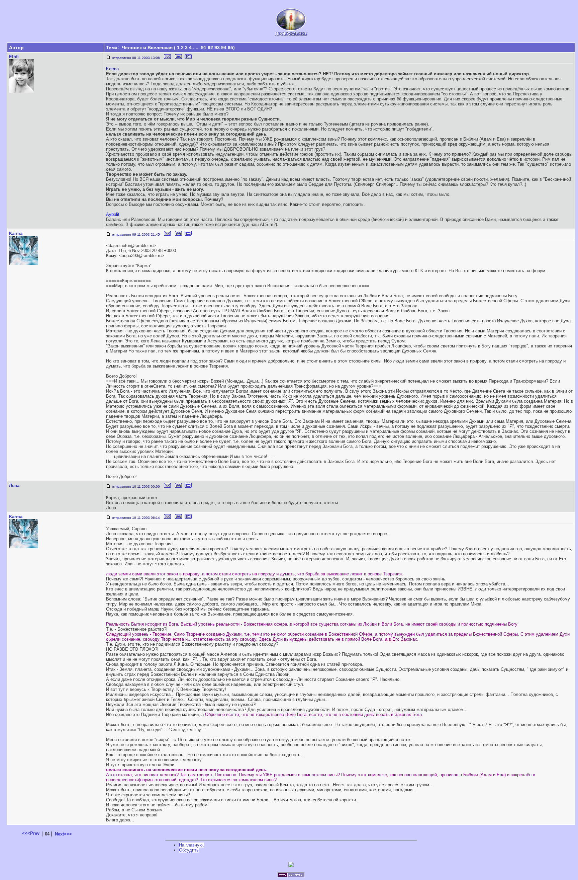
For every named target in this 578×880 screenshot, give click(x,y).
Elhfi (14, 56)
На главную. (191, 845)
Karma (15, 233)
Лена (14, 485)
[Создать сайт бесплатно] (291, 875)
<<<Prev (30, 833)
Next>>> (63, 833)
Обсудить (189, 850)
